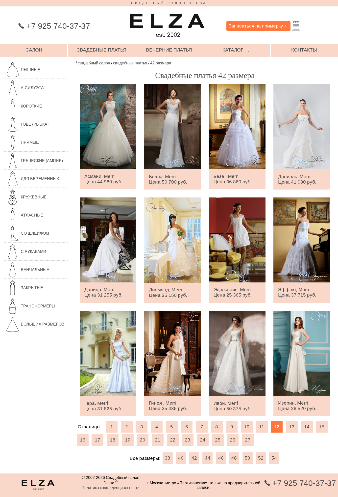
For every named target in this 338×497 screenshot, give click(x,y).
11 (261, 426)
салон (33, 50)
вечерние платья (169, 50)
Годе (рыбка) (34, 124)
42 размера (160, 63)
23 (187, 439)
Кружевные (34, 197)
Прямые (30, 142)
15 (321, 426)
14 (307, 426)
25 (217, 439)
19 (127, 439)
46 (221, 458)
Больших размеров (42, 324)
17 (97, 439)
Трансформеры (38, 306)
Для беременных (40, 179)
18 (112, 439)
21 (157, 439)
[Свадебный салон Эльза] (167, 39)
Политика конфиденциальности (110, 488)
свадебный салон (94, 63)
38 (167, 458)
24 (202, 439)
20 (142, 439)
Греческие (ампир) (42, 161)
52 (261, 458)
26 (232, 439)
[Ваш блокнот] (296, 26)
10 (246, 426)
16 (82, 439)
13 (291, 426)
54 (274, 458)
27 (247, 439)
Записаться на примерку (258, 25)
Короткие (31, 106)
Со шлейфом (35, 233)
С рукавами (33, 251)
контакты (304, 50)
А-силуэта (32, 88)
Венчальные (35, 270)
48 (234, 458)
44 (207, 458)
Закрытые (32, 288)
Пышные (30, 70)
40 (181, 458)
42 (194, 458)
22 (172, 439)
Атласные (32, 215)
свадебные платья (101, 50)
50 (247, 458)
